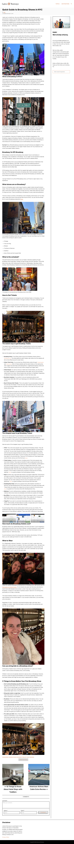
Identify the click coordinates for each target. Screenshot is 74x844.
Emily (4, 12)
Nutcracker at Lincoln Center (9, 587)
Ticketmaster (40, 362)
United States (31, 756)
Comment (4, 800)
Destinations (11, 756)
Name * (6, 810)
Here (10, 472)
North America (19, 756)
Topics (28, 756)
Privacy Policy (5, 837)
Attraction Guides (5, 756)
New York (14, 756)
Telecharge (9, 364)
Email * (22, 810)
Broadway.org (7, 358)
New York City (23, 759)
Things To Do (24, 756)
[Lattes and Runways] (10, 3)
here (22, 199)
